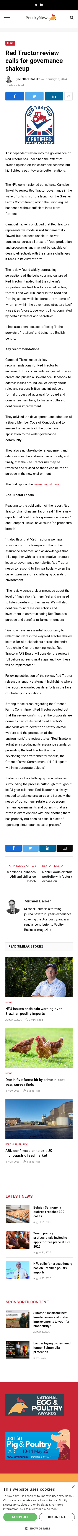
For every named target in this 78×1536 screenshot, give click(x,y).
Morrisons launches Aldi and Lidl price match (21, 876)
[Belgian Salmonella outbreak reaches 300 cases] (17, 1214)
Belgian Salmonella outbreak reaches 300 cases (48, 1212)
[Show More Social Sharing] (68, 96)
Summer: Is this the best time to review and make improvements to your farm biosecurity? (52, 1319)
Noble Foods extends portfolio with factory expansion (57, 876)
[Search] (71, 17)
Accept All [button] (20, 1517)
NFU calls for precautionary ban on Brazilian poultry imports (52, 1268)
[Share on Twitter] (34, 96)
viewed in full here (46, 484)
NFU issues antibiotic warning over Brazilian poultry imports (33, 1011)
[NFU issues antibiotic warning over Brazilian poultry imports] (39, 977)
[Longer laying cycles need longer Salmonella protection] (17, 1350)
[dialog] (39, 1509)
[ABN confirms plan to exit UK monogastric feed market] (39, 1119)
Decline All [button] (57, 1517)
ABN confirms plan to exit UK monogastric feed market (28, 1153)
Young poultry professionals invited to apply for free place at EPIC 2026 (52, 1240)
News (10, 43)
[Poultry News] (41, 17)
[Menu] (7, 17)
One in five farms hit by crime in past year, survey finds (35, 1082)
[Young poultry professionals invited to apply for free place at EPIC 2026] (17, 1240)
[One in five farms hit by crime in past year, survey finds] (39, 1048)
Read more (51, 1509)
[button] (39, 1528)
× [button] (73, 1487)
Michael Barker (29, 79)
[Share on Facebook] (14, 96)
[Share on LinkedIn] (54, 96)
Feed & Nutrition (17, 1144)
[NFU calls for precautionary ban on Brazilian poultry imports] (17, 1270)
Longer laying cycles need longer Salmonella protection (52, 1348)
